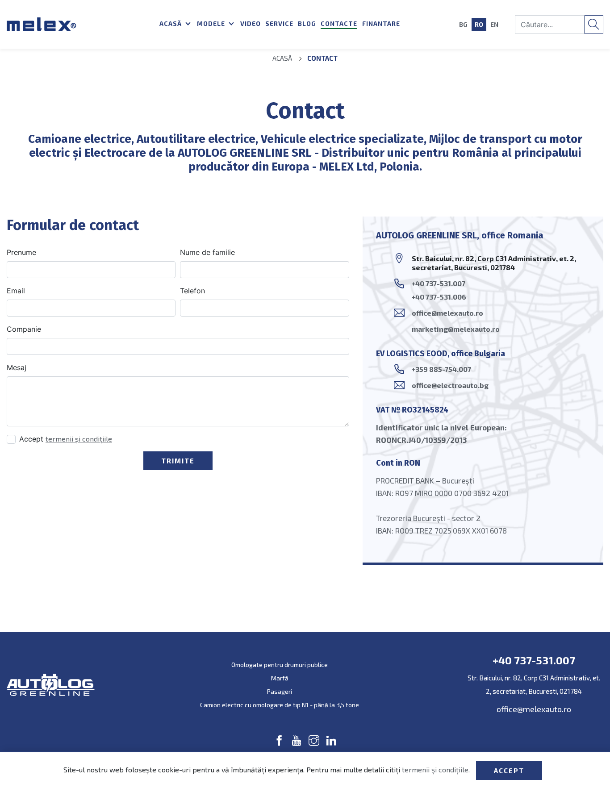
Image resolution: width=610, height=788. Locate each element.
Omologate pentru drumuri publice (279, 664)
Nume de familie (207, 252)
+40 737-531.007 (438, 283)
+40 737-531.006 (439, 296)
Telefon (192, 290)
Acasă (171, 23)
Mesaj (16, 367)
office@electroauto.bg (450, 385)
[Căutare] (594, 24)
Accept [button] (509, 771)
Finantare (381, 23)
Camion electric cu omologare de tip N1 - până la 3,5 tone (279, 705)
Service (279, 23)
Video (250, 23)
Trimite (178, 461)
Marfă (279, 678)
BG (463, 24)
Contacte (339, 23)
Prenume (21, 252)
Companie (24, 329)
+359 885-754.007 (441, 369)
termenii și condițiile (79, 438)
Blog (307, 23)
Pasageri (279, 691)
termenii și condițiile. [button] (437, 769)
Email (16, 290)
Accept (65, 438)
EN (494, 24)
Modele (212, 23)
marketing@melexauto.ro (456, 329)
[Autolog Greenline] (76, 24)
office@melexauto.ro (447, 313)
